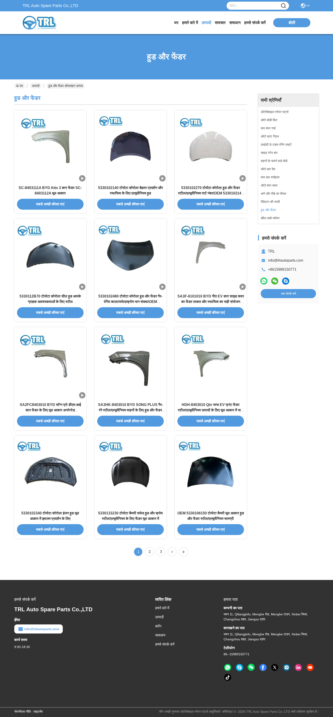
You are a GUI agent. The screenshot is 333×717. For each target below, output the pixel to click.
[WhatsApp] (264, 281)
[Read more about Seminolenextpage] (172, 552)
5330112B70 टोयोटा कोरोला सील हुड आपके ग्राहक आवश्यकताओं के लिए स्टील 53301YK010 (50, 301)
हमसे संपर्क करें (255, 22)
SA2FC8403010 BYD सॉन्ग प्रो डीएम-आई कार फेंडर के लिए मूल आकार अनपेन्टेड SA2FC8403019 (50, 410)
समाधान (235, 22)
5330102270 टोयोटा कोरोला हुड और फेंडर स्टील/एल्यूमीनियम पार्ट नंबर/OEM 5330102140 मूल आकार (210, 193)
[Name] (283, 6)
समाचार (220, 22)
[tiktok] (228, 677)
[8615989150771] (228, 667)
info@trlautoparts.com (285, 260)
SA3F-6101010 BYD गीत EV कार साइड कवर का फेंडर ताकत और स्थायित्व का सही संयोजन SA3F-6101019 (210, 301)
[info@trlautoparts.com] (286, 281)
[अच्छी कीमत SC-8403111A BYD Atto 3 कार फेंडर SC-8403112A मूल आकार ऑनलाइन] (50, 146)
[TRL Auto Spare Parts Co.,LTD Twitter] (275, 667)
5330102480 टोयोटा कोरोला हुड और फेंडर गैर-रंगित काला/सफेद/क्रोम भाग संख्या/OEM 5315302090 (130, 301)
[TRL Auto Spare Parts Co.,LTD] (47, 22)
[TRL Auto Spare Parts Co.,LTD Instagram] (286, 667)
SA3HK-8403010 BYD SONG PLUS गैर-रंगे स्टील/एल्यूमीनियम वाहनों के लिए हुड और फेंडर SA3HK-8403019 (130, 410)
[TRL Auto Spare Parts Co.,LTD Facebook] (263, 667)
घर (176, 22)
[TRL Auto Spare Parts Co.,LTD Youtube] (310, 667)
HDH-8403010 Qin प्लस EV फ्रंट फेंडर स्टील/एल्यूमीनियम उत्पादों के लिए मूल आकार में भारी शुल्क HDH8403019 (210, 410)
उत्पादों (206, 22)
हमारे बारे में (190, 22)
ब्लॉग (158, 626)
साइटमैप (38, 711)
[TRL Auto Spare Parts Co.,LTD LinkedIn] (298, 667)
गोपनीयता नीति (22, 711)
